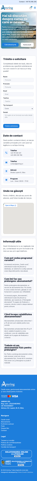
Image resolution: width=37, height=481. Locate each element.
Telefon (6, 98)
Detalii (5, 112)
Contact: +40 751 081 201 (27, 2)
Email (5, 91)
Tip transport (8, 105)
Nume (5, 77)
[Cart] (30, 8)
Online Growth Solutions (25, 472)
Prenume (6, 84)
